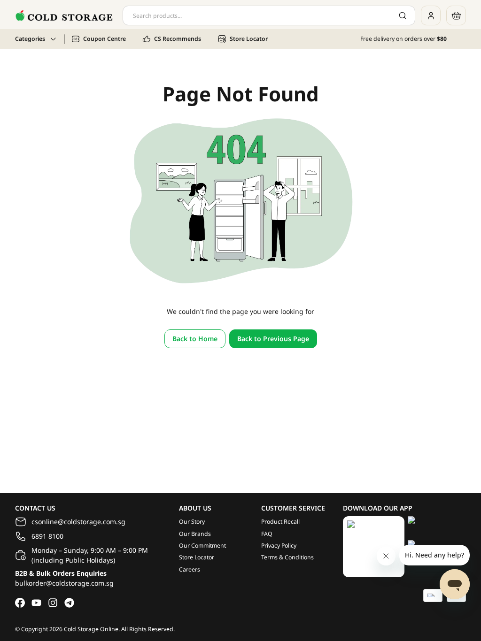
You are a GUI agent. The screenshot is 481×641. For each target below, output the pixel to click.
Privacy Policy (278, 545)
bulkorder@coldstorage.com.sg (64, 583)
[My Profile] (431, 15)
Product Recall (280, 522)
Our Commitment (202, 545)
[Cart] (456, 15)
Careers (189, 569)
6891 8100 (47, 536)
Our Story (192, 522)
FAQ (266, 534)
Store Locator (196, 557)
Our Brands (195, 534)
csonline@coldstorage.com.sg (78, 521)
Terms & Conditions (287, 557)
